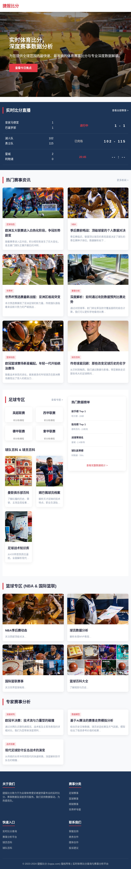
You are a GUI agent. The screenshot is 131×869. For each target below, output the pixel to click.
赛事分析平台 (10, 837)
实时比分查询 (10, 831)
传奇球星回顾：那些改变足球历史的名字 (98, 363)
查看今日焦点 (23, 67)
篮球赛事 (73, 798)
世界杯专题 (75, 809)
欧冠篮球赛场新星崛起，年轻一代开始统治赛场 (32, 366)
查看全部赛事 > (120, 110)
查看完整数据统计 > (97, 465)
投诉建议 (73, 848)
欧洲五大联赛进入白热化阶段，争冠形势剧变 (32, 233)
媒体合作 (73, 842)
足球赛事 (73, 793)
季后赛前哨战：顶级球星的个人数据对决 (98, 230)
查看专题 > (57, 399)
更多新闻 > (122, 180)
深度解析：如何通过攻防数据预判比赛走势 (98, 299)
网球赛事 (73, 804)
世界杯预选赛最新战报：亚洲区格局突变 (32, 297)
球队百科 (7, 848)
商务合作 (73, 837)
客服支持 (73, 831)
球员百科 (7, 842)
